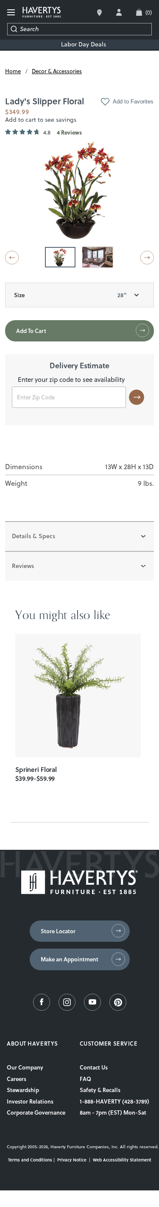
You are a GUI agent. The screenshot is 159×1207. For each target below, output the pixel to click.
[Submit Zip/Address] (136, 397)
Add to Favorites (133, 101)
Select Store (99, 12)
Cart (148, 12)
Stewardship (23, 1090)
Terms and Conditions (30, 1160)
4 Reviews (69, 132)
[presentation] (78, 695)
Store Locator (58, 931)
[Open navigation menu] (11, 12)
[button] (12, 257)
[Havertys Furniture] (79, 892)
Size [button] (70, 295)
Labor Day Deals (83, 44)
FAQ (85, 1079)
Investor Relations (30, 1101)
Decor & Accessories (57, 71)
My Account (119, 12)
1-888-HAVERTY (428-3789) (114, 1101)
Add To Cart (31, 331)
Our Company (25, 1067)
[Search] (13, 29)
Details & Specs (33, 536)
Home (13, 71)
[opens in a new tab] (41, 1008)
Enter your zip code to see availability (71, 380)
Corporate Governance (36, 1112)
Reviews (23, 566)
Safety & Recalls (100, 1090)
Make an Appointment (69, 959)
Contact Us (94, 1067)
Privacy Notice (71, 1160)
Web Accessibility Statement (122, 1160)
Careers (16, 1079)
